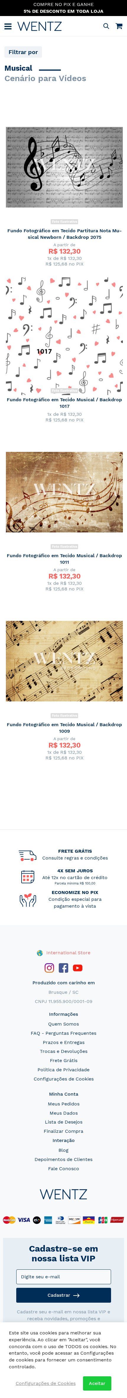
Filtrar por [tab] (23, 52)
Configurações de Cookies (64, 1079)
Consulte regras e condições (75, 858)
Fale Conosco (63, 1168)
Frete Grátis (63, 1060)
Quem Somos (63, 1024)
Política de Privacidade (63, 1069)
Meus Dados (64, 1113)
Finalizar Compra (63, 1131)
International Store (67, 952)
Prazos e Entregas (63, 1042)
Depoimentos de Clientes (63, 1159)
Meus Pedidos (63, 1104)
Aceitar (97, 1383)
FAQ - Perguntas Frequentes (63, 1033)
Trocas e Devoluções (63, 1051)
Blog (63, 1150)
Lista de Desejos (63, 1122)
